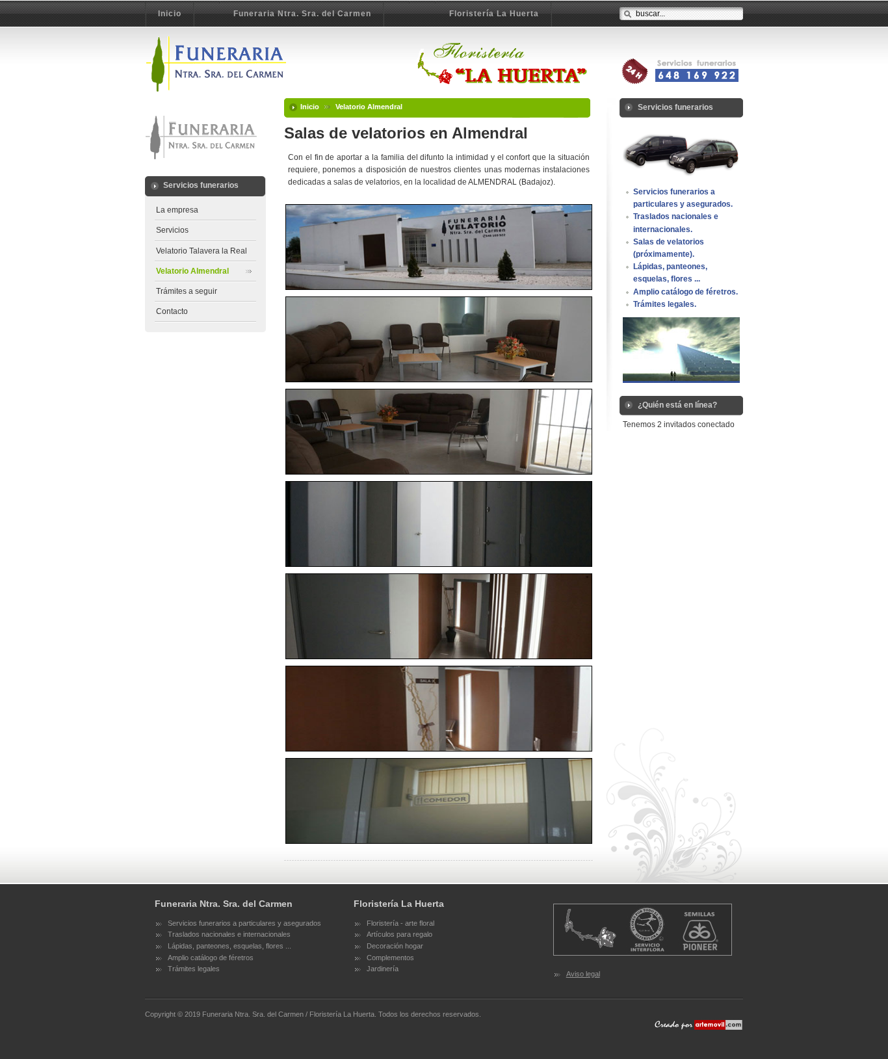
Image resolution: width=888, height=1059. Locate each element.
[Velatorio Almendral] (438, 246)
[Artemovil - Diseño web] (697, 1030)
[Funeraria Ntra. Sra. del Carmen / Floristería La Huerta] (367, 63)
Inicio (309, 107)
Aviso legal (583, 974)
